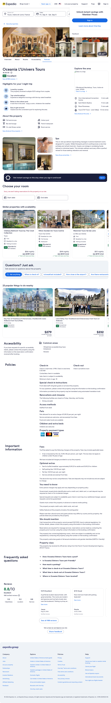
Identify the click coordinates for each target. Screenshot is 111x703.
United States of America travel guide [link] (41, 658)
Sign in (105, 4)
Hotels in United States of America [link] (40, 661)
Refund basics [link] (89, 670)
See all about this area (81, 114)
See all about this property (11, 131)
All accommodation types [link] (37, 682)
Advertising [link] (6, 678)
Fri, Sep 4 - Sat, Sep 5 (48, 15)
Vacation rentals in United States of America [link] (40, 665)
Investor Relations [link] (8, 675)
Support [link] (87, 658)
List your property (71, 4)
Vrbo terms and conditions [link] (65, 672)
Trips (93, 4)
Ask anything (15, 274)
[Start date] (19, 197)
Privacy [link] (60, 658)
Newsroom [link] (6, 672)
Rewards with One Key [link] (37, 685)
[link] (89, 34)
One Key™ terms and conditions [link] (67, 668)
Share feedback (55, 632)
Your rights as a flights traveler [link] (94, 680)
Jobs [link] (4, 661)
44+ (103, 54)
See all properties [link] (12, 24)
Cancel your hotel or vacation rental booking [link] (95, 662)
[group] (56, 274)
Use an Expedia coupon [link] (92, 673)
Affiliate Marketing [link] (8, 682)
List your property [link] (8, 665)
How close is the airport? (76, 274)
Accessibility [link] (61, 675)
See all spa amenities (62, 155)
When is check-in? (32, 274)
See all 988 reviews (9, 79)
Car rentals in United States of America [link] (41, 678)
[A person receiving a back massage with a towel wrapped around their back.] (45, 145)
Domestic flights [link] (35, 675)
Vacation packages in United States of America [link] (41, 671)
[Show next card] (108, 234)
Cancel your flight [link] (90, 666)
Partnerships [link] (6, 668)
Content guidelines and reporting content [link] (70, 682)
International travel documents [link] (94, 677)
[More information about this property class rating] (11, 73)
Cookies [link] (60, 661)
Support (85, 4)
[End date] (52, 197)
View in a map (80, 91)
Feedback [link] (5, 685)
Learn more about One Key (90, 26)
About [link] (4, 658)
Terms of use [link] (61, 665)
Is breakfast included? (53, 274)
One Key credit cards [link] (36, 689)
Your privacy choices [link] (64, 678)
